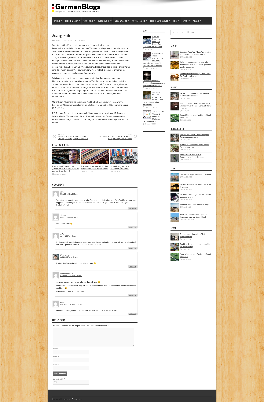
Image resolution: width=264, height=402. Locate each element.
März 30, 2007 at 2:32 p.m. (69, 217)
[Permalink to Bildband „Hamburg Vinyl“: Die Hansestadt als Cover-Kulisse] (95, 163)
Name (55, 349)
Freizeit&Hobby (71, 20)
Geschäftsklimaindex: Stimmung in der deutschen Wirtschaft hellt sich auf (154, 83)
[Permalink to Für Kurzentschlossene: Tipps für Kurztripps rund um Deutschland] (174, 221)
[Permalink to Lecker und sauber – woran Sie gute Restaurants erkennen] (174, 100)
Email (55, 357)
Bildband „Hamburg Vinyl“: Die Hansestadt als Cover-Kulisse (94, 167)
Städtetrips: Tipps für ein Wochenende (195, 174)
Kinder (76, 119)
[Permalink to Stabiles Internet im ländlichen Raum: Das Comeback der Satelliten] (147, 43)
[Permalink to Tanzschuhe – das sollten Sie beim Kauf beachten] (174, 241)
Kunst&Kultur (121, 20)
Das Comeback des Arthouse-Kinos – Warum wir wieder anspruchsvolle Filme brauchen (196, 105)
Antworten (132, 208)
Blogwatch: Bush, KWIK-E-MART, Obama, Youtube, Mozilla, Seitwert (73, 137)
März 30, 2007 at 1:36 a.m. (69, 194)
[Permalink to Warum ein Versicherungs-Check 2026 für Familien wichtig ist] (174, 80)
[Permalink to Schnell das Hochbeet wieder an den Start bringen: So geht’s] (174, 151)
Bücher (58, 40)
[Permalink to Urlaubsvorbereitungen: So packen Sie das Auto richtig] (174, 201)
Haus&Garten (103, 20)
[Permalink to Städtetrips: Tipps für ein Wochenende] (174, 181)
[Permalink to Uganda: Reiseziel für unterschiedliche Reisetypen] (174, 191)
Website (56, 365)
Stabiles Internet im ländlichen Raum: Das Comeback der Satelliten (152, 42)
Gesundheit (88, 20)
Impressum (65, 399)
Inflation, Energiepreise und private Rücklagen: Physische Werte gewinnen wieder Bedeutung (195, 64)
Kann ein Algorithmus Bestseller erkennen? (119, 167)
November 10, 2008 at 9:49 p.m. (71, 276)
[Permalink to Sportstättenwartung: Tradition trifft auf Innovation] (174, 121)
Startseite (56, 399)
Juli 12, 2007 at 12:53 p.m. (69, 257)
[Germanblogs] (76, 10)
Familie (57, 20)
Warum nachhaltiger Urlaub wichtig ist (195, 204)
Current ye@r (59, 379)
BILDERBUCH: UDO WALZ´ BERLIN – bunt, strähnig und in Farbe (115, 137)
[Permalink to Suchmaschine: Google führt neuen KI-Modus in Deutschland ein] (147, 118)
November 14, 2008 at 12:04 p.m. (71, 304)
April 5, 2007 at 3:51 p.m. (68, 236)
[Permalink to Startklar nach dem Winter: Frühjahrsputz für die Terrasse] (174, 161)
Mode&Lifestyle (138, 20)
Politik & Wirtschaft (159, 20)
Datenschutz (77, 399)
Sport (185, 20)
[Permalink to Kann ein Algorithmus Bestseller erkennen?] (124, 163)
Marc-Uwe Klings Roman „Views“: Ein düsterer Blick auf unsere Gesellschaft (65, 168)
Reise (175, 20)
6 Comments (81, 40)
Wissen (196, 20)
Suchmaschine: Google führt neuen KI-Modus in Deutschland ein (154, 116)
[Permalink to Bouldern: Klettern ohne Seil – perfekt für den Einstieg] (174, 251)
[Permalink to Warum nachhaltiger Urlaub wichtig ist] (174, 211)
